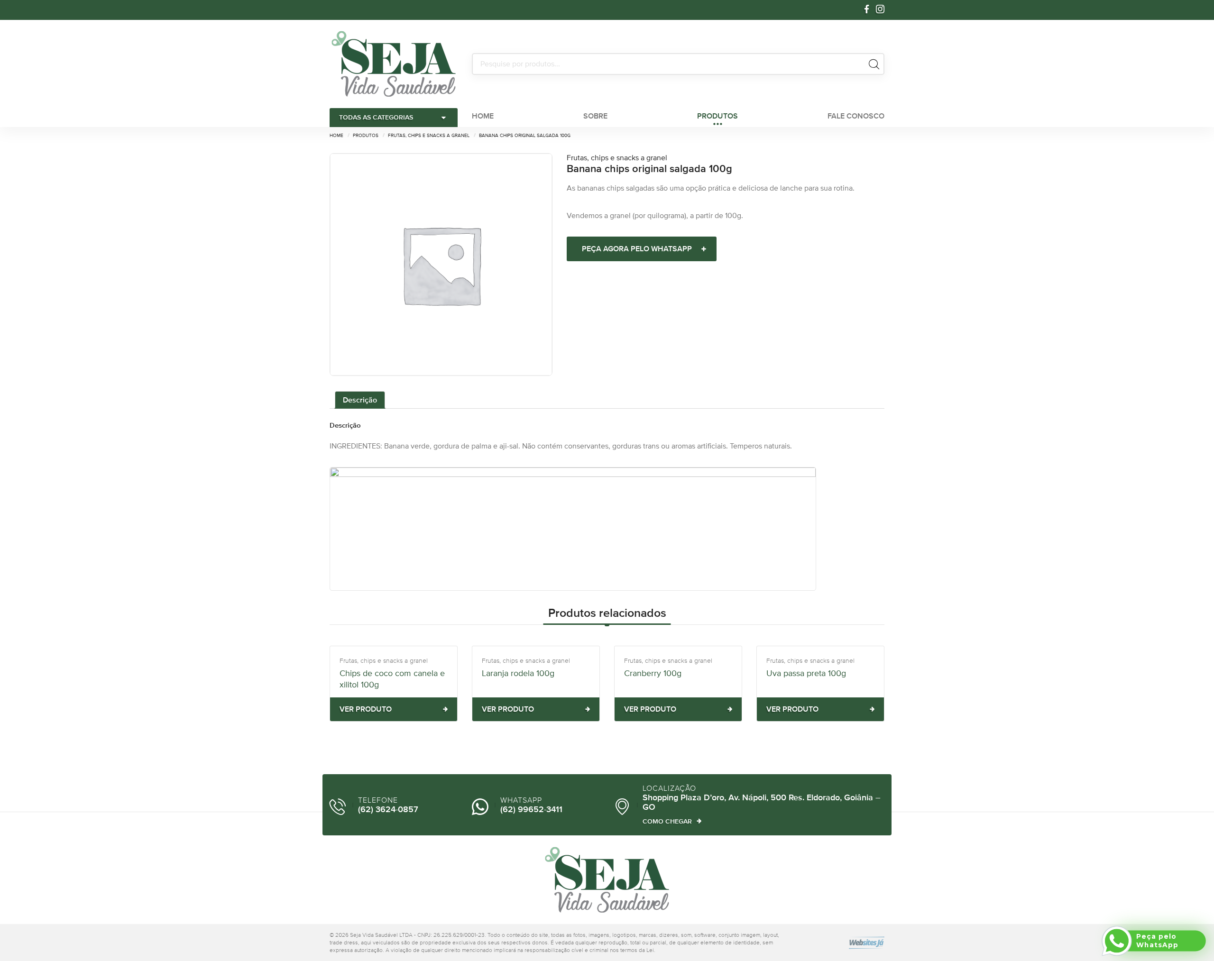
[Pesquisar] (873, 64)
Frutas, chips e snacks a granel (617, 157)
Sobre (595, 115)
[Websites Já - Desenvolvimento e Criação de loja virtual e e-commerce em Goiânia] (844, 942)
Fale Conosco (856, 115)
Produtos (717, 115)
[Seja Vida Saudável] (394, 64)
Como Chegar (667, 821)
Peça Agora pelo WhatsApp (637, 248)
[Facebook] (867, 10)
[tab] (360, 400)
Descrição (360, 399)
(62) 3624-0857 (388, 810)
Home (483, 115)
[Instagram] (880, 10)
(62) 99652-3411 (531, 810)
